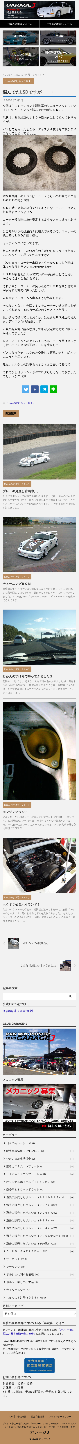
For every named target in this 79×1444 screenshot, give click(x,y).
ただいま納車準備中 (21, 1158)
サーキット (16, 1259)
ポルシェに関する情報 (22, 1274)
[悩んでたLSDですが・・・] (44, 389)
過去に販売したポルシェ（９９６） (31, 1212)
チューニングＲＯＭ (17, 583)
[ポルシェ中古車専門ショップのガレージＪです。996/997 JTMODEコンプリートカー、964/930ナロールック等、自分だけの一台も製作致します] (39, 10)
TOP (10, 1416)
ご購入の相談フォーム (20, 23)
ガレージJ (39, 1432)
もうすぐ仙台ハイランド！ (21, 904)
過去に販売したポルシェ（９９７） (31, 1205)
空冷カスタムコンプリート (25, 1166)
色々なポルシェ (18, 1290)
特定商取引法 (37, 1416)
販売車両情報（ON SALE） (25, 1151)
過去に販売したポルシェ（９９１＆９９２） (36, 1197)
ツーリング (15, 1266)
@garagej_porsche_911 (18, 1010)
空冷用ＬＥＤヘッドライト (24, 1189)
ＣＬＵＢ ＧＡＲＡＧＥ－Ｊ (26, 1251)
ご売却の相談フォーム (59, 23)
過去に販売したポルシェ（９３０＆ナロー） (37, 1236)
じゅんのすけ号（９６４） (20, 402)
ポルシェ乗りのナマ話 (22, 1282)
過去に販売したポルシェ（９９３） (31, 1220)
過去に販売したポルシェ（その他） (31, 1243)
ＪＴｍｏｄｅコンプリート (26, 1174)
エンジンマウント (15, 812)
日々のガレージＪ (20, 1143)
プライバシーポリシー (60, 1416)
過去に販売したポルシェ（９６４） (31, 1228)
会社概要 (21, 1416)
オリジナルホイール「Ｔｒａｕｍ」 (30, 1181)
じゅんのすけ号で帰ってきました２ (28, 676)
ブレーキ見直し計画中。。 (21, 491)
